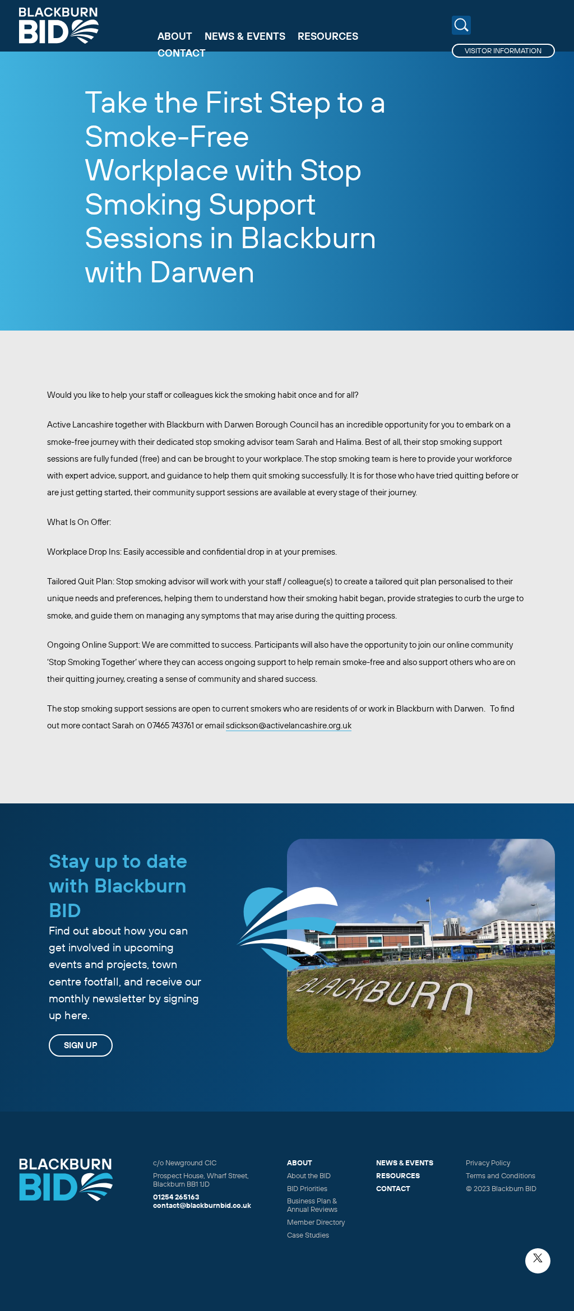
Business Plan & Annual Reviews (312, 1205)
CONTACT (393, 1188)
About (175, 36)
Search (461, 25)
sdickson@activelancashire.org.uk (288, 725)
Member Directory (316, 1221)
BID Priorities (307, 1188)
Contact (182, 53)
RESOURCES (398, 1175)
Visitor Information (503, 50)
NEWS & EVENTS (404, 1162)
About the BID (309, 1175)
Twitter (537, 1260)
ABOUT (299, 1162)
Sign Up (81, 1045)
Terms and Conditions (500, 1175)
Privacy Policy (488, 1162)
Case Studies (308, 1234)
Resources (328, 36)
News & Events (245, 36)
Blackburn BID (59, 25)
